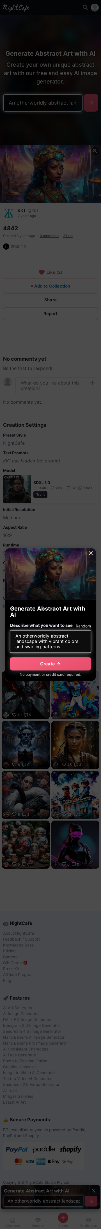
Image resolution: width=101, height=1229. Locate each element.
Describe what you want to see (41, 625)
